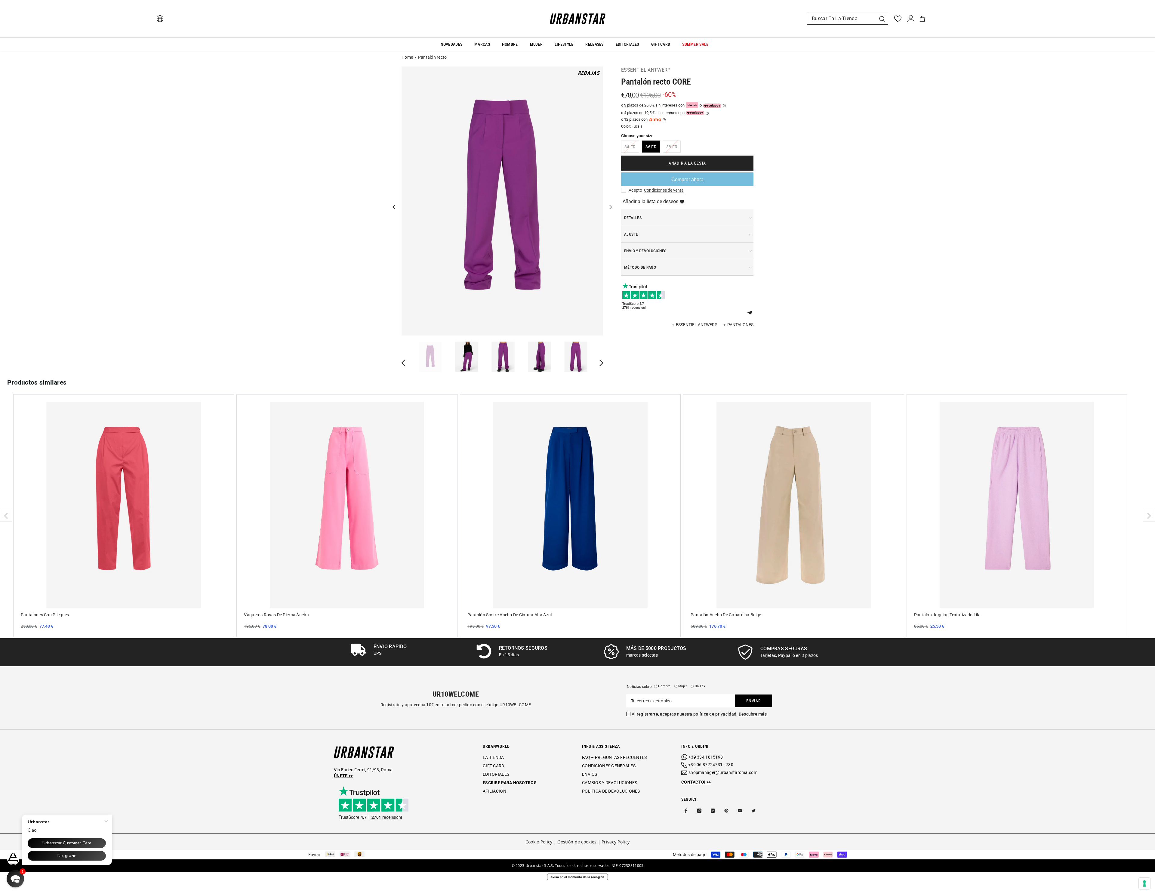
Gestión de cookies (576, 842)
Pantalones (740, 324)
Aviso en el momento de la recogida (577, 877)
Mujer (682, 686)
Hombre (664, 686)
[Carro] (922, 18)
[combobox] (841, 19)
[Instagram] (699, 810)
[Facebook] (685, 810)
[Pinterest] (726, 810)
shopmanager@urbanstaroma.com (722, 772)
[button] (751, 312)
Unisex (700, 686)
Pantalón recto (432, 57)
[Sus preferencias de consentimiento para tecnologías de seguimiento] (1144, 883)
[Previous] (394, 201)
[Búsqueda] (847, 19)
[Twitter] (753, 810)
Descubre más (753, 714)
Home (407, 57)
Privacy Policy (616, 842)
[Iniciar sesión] (911, 18)
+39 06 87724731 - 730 (710, 764)
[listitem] (123, 515)
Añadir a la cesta (687, 163)
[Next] (611, 201)
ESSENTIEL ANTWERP (645, 70)
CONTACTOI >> (696, 782)
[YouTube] (739, 810)
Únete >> (343, 775)
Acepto (635, 190)
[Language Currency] (160, 18)
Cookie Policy (539, 842)
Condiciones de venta (664, 190)
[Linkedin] (712, 810)
